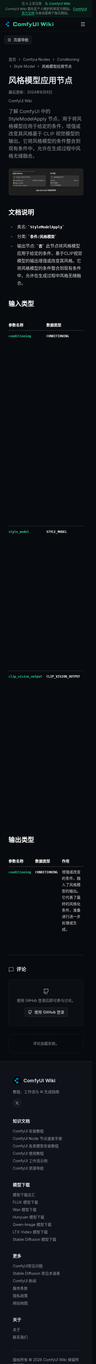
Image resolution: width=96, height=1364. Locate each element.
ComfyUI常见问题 (28, 1266)
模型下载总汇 (24, 1194)
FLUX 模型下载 (25, 1202)
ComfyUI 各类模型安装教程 (36, 1146)
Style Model (24, 66)
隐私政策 (20, 1295)
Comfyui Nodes (36, 59)
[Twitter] (17, 1103)
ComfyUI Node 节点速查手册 (37, 1138)
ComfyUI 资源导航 (28, 1168)
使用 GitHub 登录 (49, 1012)
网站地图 (20, 1303)
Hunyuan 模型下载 (28, 1217)
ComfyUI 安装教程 (28, 1131)
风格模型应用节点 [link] (57, 66)
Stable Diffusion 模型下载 (34, 1239)
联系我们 (20, 1337)
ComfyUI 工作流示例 (30, 1160)
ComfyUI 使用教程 (28, 1153)
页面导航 (21, 39)
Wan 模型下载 (25, 1209)
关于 (16, 1329)
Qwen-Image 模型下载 (32, 1224)
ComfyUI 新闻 (24, 1281)
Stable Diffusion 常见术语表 (36, 1273)
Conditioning (68, 59)
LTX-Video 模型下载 (30, 1232)
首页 (12, 59)
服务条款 (20, 1288)
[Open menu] (83, 24)
